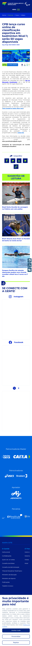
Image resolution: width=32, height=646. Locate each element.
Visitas (27, 559)
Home (4, 15)
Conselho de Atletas (8, 563)
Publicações (6, 582)
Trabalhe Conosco (7, 586)
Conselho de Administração (10, 567)
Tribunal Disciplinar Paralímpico (12, 571)
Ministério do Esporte (8, 578)
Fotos (17, 15)
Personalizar (16, 636)
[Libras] (30, 260)
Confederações (6, 556)
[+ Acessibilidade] (30, 270)
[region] (16, 620)
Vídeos (23, 15)
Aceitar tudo (16, 630)
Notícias (10, 15)
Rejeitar (16, 642)
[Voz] (30, 265)
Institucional (6, 552)
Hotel (26, 563)
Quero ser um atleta (8, 559)
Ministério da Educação (9, 574)
